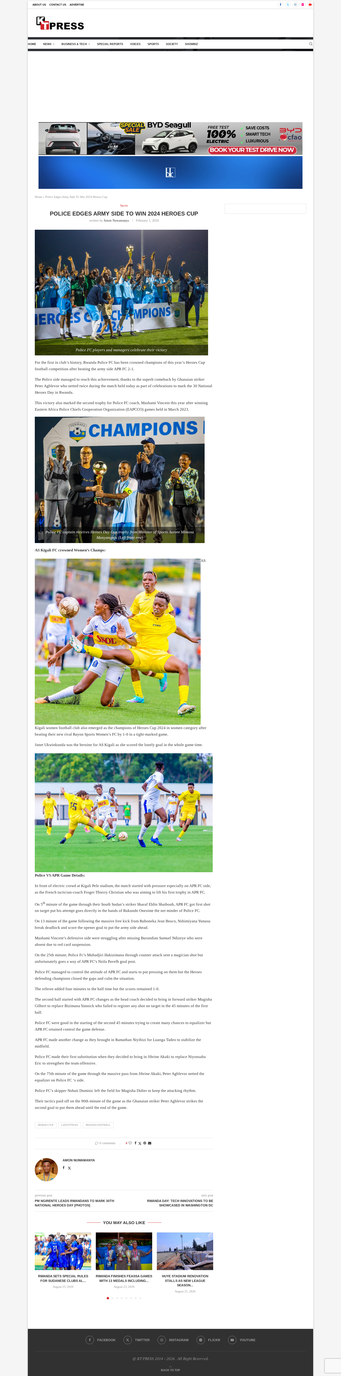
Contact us (57, 4)
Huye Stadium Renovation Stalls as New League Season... (185, 1280)
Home (32, 44)
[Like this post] (130, 1143)
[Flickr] (303, 5)
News (47, 44)
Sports (153, 44)
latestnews (69, 1125)
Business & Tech (74, 44)
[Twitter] (288, 5)
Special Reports (110, 44)
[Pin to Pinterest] (144, 1143)
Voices (135, 44)
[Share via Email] (149, 1143)
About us (39, 4)
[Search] (311, 44)
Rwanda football (98, 1125)
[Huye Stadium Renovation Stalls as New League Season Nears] (185, 1251)
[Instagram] (295, 5)
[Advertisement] (170, 86)
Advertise (77, 4)
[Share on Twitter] (140, 1143)
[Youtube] (310, 5)
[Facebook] (280, 5)
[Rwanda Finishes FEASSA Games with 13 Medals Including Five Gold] (124, 1251)
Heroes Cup (45, 1125)
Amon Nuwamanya (116, 220)
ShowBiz (191, 44)
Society (172, 44)
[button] (41, 1266)
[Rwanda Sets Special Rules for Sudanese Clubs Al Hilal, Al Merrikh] (63, 1251)
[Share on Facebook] (135, 1143)
